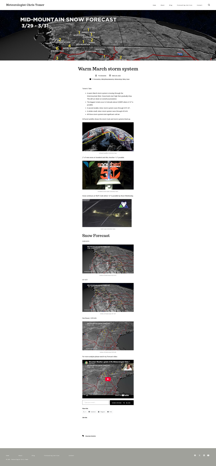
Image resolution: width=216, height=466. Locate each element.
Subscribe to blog (122, 403)
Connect (199, 5)
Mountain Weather (90, 436)
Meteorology (118, 79)
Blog (170, 5)
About (162, 5)
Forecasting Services (184, 5)
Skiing (124, 79)
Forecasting (97, 79)
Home (154, 5)
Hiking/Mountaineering (107, 79)
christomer (103, 75)
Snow (127, 79)
